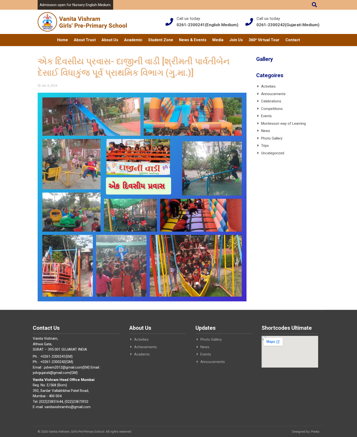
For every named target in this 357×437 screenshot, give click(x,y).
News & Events (192, 40)
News (265, 131)
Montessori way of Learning (283, 123)
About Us (110, 40)
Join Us (236, 40)
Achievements (145, 347)
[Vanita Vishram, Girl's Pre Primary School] (82, 22)
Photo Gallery (271, 138)
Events (266, 116)
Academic (133, 40)
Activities (268, 86)
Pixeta (315, 431)
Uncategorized (272, 153)
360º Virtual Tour (264, 40)
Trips (265, 145)
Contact (292, 40)
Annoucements (273, 94)
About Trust (85, 40)
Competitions (272, 109)
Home (62, 40)
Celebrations (271, 101)
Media (217, 40)
